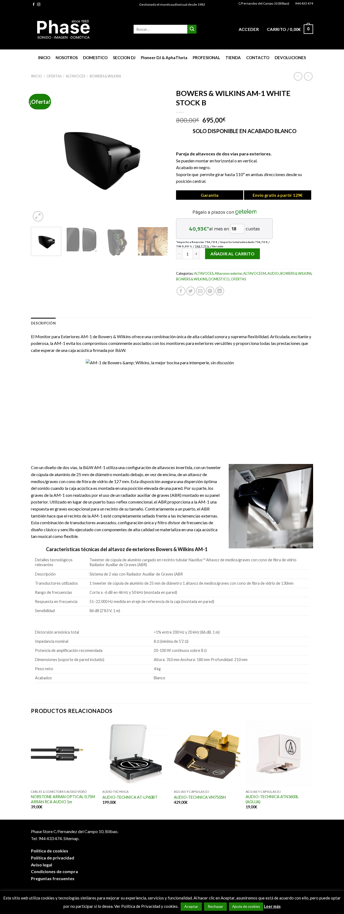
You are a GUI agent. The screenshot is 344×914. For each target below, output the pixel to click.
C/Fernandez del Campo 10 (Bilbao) (263, 3)
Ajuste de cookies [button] (246, 906)
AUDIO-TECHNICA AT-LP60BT (129, 797)
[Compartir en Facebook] (181, 291)
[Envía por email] (200, 291)
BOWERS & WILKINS (105, 76)
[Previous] (40, 154)
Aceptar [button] (191, 906)
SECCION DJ (124, 57)
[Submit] (191, 29)
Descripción (43, 323)
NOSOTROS (67, 57)
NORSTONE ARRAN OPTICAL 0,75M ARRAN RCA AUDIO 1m (63, 799)
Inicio (36, 76)
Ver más (217, 246)
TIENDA (233, 57)
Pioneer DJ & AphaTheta (164, 57)
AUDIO (273, 273)
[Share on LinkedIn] (219, 291)
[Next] (158, 154)
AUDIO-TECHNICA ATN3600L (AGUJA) (272, 799)
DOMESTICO (95, 57)
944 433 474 (304, 3)
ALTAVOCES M (254, 273)
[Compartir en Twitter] (190, 291)
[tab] (43, 323)
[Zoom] (38, 216)
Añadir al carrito (232, 253)
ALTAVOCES (75, 76)
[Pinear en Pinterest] (210, 291)
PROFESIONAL (206, 57)
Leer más (272, 906)
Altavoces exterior (228, 273)
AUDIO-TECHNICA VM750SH (200, 797)
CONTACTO (257, 57)
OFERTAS (54, 76)
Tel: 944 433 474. (47, 838)
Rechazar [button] (215, 906)
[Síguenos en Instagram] (38, 4)
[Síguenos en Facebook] (33, 4)
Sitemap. (71, 838)
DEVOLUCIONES (290, 57)
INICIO (44, 57)
